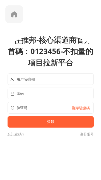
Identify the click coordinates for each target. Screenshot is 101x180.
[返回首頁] (14, 14)
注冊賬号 (86, 133)
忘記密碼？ (16, 133)
